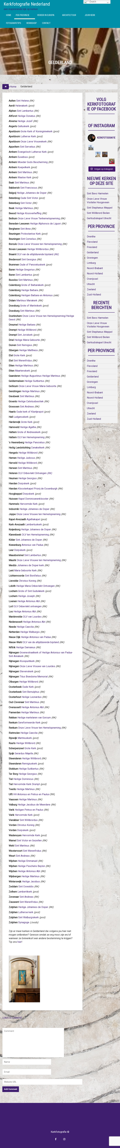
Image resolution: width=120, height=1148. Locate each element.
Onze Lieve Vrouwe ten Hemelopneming (40, 244)
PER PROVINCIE (22, 15)
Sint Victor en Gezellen (29, 840)
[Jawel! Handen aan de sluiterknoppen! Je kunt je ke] (91, 154)
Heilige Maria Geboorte (27, 339)
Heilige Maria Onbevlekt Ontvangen (35, 585)
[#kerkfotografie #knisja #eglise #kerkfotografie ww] (98, 161)
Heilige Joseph (26, 596)
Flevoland (92, 241)
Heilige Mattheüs (28, 350)
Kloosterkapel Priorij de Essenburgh (37, 488)
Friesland (92, 247)
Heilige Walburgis (30, 631)
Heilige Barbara (29, 290)
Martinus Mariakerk (26, 300)
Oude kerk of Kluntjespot (29, 411)
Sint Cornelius (28, 238)
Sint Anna (25, 228)
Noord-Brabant (95, 268)
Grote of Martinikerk (31, 305)
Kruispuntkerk (27, 661)
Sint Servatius (27, 146)
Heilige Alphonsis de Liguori (45, 223)
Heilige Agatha (28, 427)
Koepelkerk (24, 167)
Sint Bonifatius (33, 575)
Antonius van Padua (32, 544)
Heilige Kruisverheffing (29, 213)
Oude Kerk (28, 686)
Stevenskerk (27, 671)
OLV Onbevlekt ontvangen (27, 606)
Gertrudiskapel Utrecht (99, 218)
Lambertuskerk (33, 524)
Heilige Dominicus (23, 779)
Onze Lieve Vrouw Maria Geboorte (37, 386)
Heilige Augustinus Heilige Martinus (40, 375)
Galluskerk (23, 126)
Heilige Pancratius (35, 442)
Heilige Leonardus (32, 697)
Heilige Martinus (24, 208)
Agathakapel (33, 519)
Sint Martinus (25, 172)
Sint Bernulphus (31, 691)
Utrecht (91, 284)
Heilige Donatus (26, 115)
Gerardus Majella (24, 753)
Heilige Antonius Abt (29, 601)
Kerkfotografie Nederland (27, 4)
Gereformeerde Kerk (29, 722)
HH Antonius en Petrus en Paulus (31, 794)
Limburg (91, 262)
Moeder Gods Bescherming (32, 162)
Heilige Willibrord (27, 329)
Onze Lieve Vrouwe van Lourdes (38, 666)
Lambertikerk (25, 891)
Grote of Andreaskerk (29, 432)
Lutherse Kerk (28, 136)
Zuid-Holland (94, 294)
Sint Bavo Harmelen (97, 193)
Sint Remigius (24, 345)
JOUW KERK (90, 15)
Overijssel (92, 278)
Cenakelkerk (38, 447)
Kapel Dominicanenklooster (33, 498)
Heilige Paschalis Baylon (31, 866)
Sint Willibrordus (29, 820)
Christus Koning (27, 580)
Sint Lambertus (25, 110)
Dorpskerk (23, 483)
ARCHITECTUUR (69, 15)
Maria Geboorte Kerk (25, 570)
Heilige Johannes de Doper (32, 192)
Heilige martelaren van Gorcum (34, 717)
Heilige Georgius (27, 478)
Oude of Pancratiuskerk (32, 264)
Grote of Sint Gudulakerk (31, 591)
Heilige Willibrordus (38, 249)
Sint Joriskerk (25, 334)
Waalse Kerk (24, 177)
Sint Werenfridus (23, 360)
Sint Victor (26, 203)
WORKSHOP (31, 23)
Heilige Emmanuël (28, 860)
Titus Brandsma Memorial (34, 676)
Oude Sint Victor (29, 198)
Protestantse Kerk (31, 233)
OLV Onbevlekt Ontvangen (35, 473)
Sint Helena (22, 100)
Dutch (92, 1)
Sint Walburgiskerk (28, 917)
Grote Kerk (19, 355)
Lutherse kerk (25, 912)
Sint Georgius (29, 259)
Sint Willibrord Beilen (98, 213)
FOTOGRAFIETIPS (13, 23)
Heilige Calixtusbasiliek (31, 401)
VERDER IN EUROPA (45, 15)
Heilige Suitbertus (34, 380)
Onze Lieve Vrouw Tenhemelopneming (39, 218)
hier (20, 941)
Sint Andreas (27, 406)
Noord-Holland (95, 273)
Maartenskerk (22, 370)
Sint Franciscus (28, 187)
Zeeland (91, 289)
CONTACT (46, 23)
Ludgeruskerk (21, 416)
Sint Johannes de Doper (29, 539)
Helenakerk (21, 105)
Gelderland (93, 252)
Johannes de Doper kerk (30, 565)
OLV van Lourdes (32, 616)
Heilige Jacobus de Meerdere (34, 804)
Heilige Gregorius (25, 269)
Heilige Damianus (26, 647)
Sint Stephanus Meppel (99, 207)
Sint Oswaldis (26, 886)
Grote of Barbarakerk (32, 285)
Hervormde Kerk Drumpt (26, 784)
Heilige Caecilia (25, 626)
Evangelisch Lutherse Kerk (32, 151)
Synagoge (23, 922)
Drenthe (91, 236)
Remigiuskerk (29, 763)
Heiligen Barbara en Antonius (37, 295)
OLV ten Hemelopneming (31, 437)
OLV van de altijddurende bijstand (35, 254)
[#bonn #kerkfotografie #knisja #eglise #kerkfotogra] (98, 154)
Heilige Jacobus (31, 881)
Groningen (92, 257)
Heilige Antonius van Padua (36, 637)
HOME (8, 15)
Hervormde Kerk (29, 503)
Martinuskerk (25, 738)
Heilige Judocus (26, 457)
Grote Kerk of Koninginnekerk (36, 131)
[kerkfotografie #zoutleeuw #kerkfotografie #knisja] (91, 147)
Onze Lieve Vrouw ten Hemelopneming (39, 727)
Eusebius (22, 157)
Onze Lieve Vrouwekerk (34, 141)
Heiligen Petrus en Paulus (29, 809)
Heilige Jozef (25, 121)
